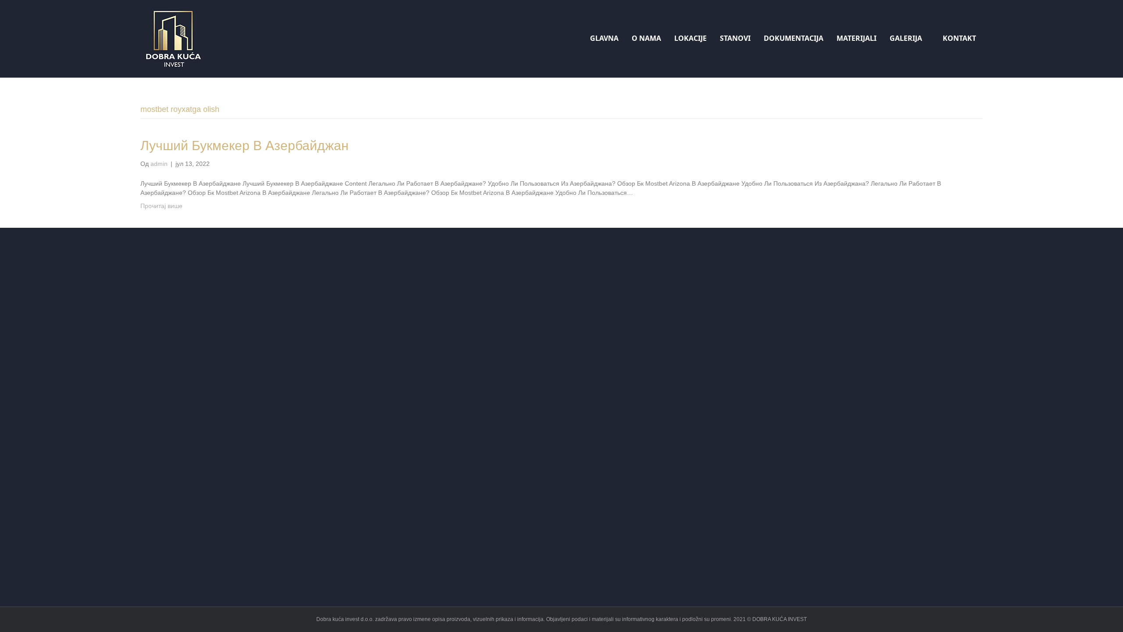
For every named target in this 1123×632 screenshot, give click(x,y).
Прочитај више (161, 205)
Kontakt (959, 38)
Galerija (906, 38)
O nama (646, 38)
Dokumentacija (793, 38)
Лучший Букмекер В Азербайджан (244, 145)
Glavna (604, 38)
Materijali (856, 38)
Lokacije (690, 38)
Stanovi (735, 38)
